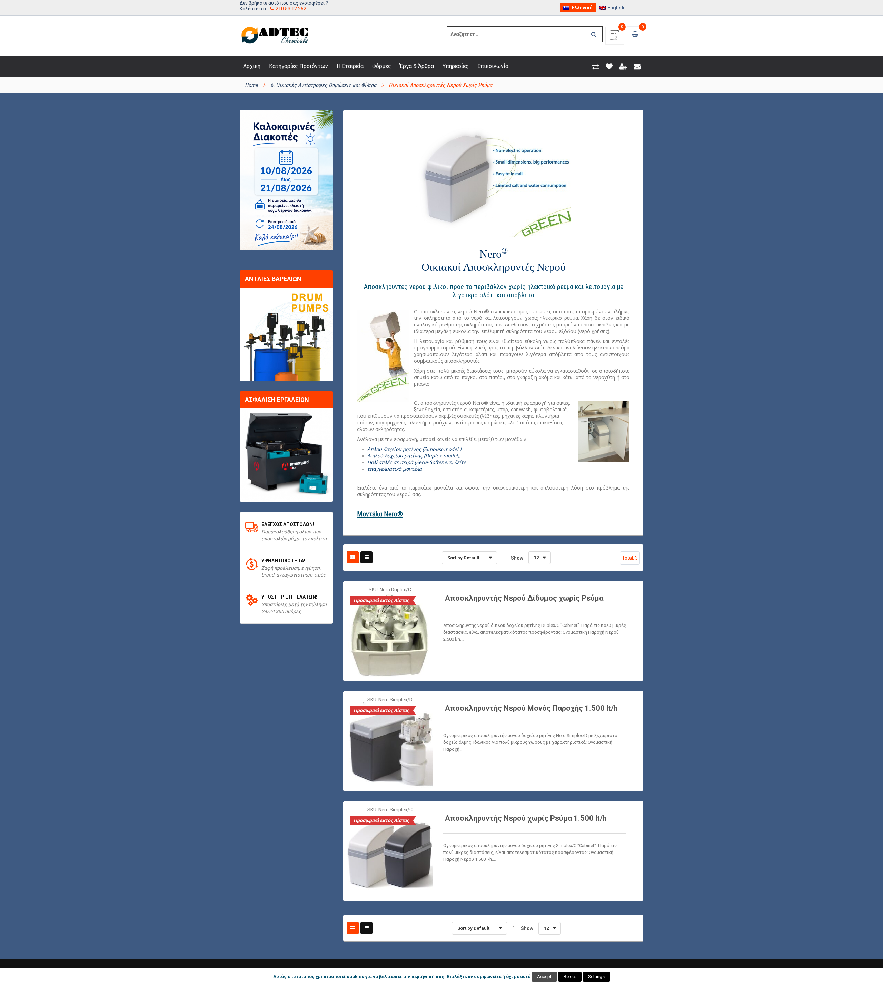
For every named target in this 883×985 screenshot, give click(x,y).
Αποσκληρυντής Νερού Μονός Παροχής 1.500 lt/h (531, 708)
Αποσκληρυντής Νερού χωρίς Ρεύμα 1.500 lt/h (526, 818)
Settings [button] (596, 976)
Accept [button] (544, 976)
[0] (614, 37)
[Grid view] (353, 557)
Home (251, 85)
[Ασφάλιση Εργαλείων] (286, 455)
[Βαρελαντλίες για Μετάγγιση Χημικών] (286, 334)
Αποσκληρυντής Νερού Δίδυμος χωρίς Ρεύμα (524, 598)
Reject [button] (570, 976)
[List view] (366, 557)
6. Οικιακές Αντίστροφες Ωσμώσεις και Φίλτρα (323, 85)
